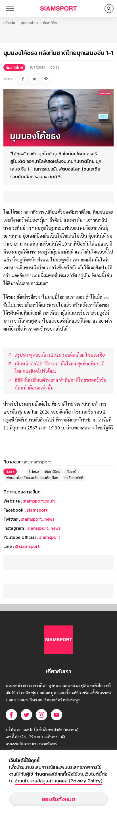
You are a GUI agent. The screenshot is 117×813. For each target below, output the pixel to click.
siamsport (37, 509)
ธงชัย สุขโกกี (73, 477)
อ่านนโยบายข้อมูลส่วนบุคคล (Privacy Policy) (58, 780)
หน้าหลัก (9, 22)
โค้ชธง (34, 471)
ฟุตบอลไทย (29, 22)
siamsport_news (37, 519)
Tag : (10, 471)
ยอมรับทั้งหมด (58, 799)
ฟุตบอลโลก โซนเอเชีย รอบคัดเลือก (32, 477)
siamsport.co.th (39, 500)
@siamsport (27, 546)
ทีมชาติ (71, 471)
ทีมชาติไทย (50, 22)
